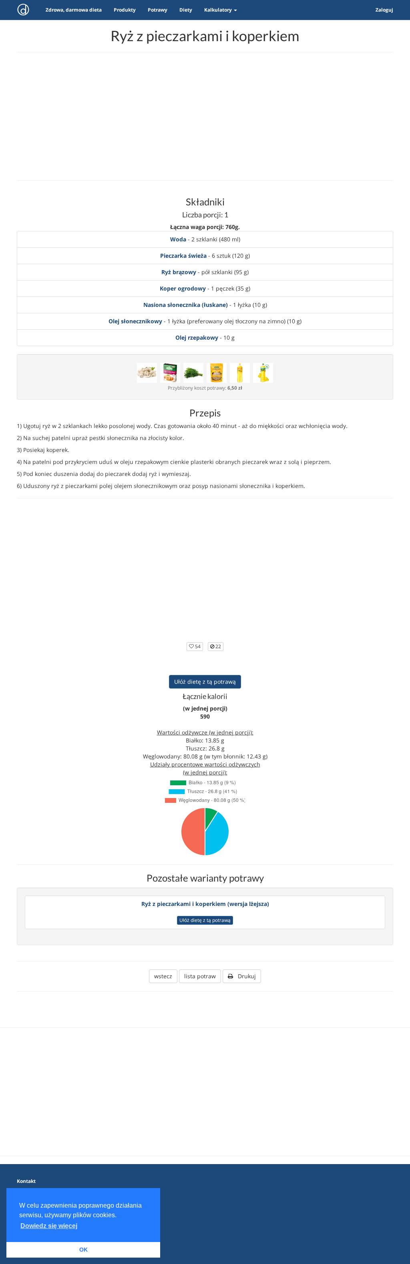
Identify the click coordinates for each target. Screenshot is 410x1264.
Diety (185, 9)
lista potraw (200, 976)
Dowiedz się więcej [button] (48, 1225)
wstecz (163, 976)
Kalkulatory (218, 9)
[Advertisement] (205, 116)
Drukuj (244, 976)
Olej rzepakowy (196, 337)
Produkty (125, 9)
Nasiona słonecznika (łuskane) (185, 305)
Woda (178, 239)
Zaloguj (384, 9)
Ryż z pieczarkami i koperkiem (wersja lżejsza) (205, 904)
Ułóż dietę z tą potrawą (205, 681)
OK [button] (83, 1249)
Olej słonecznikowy (135, 321)
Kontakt (26, 1181)
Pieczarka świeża (183, 255)
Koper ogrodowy (183, 288)
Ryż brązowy (178, 272)
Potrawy (157, 9)
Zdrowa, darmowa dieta (74, 9)
